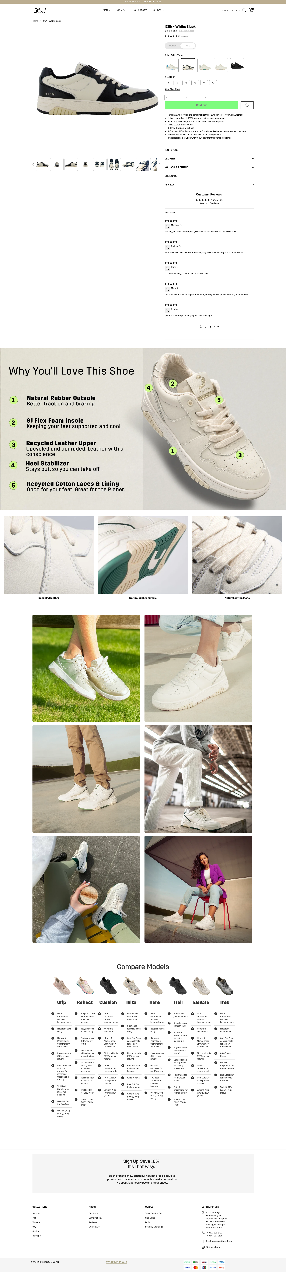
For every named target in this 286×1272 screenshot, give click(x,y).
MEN (188, 46)
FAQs (147, 1222)
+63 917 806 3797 (214, 1233)
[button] (33, 164)
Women (121, 10)
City (34, 1227)
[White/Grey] (221, 65)
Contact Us (94, 1227)
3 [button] (210, 326)
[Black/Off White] (237, 65)
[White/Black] (188, 65)
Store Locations (116, 1262)
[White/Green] (204, 65)
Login (223, 10)
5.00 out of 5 (217, 200)
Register (236, 10)
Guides (157, 10)
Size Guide (150, 1218)
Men (105, 10)
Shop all (36, 1213)
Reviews (93, 1222)
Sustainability (95, 1218)
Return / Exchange (154, 1227)
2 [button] (205, 326)
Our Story (140, 10)
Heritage (36, 1236)
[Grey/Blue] (172, 65)
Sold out (201, 105)
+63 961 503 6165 (214, 1236)
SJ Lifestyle (53, 1262)
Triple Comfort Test (154, 1213)
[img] (171, 221)
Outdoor (36, 1231)
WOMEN (173, 46)
